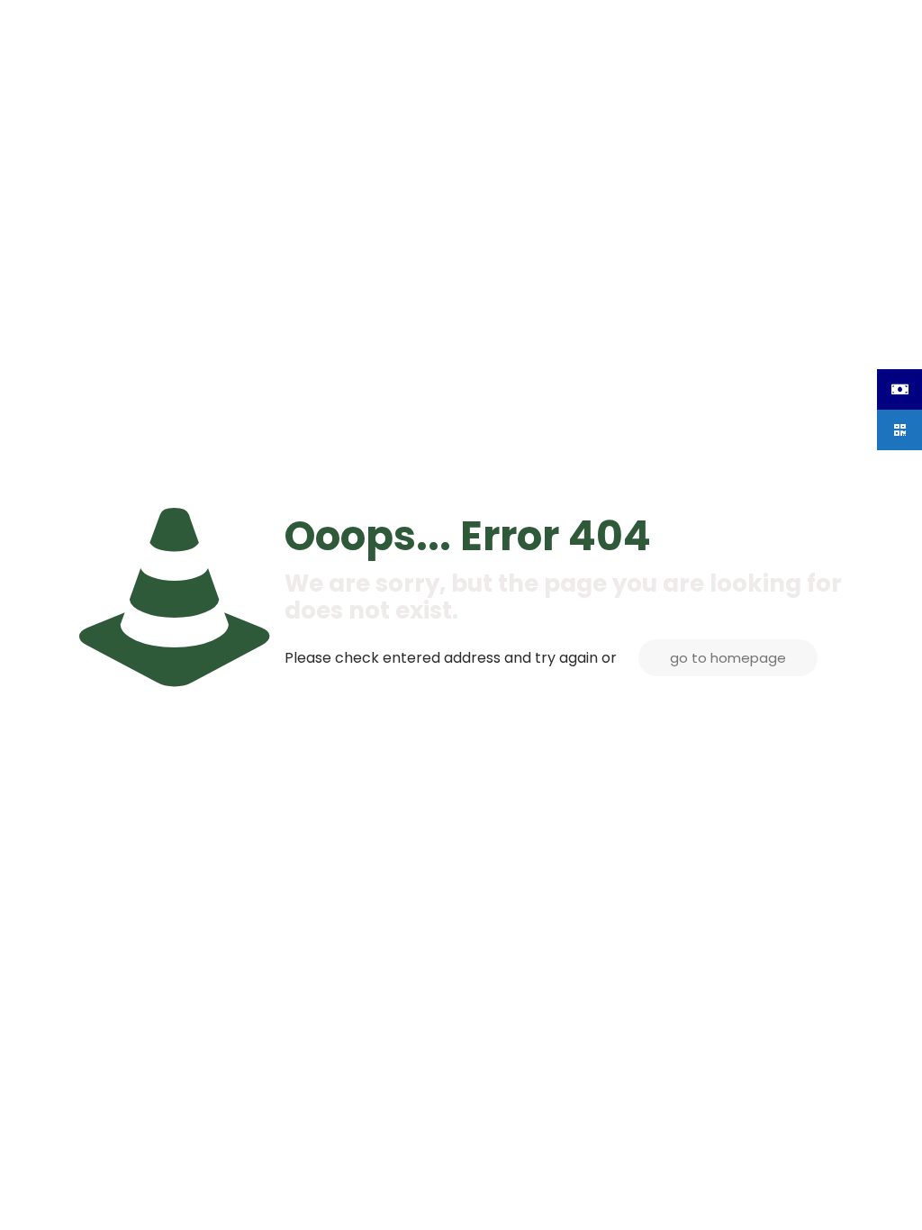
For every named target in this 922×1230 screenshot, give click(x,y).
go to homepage (728, 657)
